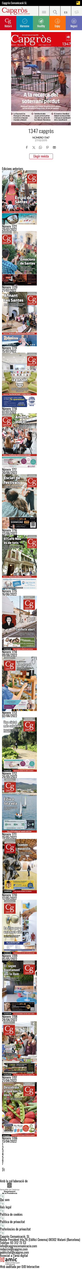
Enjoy (57, 26)
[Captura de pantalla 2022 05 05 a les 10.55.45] (41, 927)
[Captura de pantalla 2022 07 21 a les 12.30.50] (41, 258)
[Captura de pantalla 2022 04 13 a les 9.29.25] (41, 1109)
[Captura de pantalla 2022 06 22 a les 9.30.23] (41, 501)
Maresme (24, 26)
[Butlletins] (76, 11)
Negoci (73, 26)
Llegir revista (41, 156)
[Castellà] (65, 11)
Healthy (41, 26)
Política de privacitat (12, 1221)
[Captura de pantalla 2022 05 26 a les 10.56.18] (41, 744)
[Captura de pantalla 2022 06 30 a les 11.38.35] (41, 440)
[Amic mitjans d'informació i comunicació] (41, 1261)
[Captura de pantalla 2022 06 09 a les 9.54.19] (41, 623)
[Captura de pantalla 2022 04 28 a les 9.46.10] (41, 987)
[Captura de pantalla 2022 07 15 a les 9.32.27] (41, 319)
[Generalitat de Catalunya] (41, 1188)
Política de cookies (11, 1214)
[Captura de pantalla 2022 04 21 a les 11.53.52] (41, 1048)
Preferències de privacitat (15, 1229)
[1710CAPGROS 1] (41, 866)
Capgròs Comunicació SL (14, 3)
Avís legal (5, 1207)
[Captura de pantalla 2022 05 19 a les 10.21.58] (41, 805)
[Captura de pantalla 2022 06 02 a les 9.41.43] (41, 684)
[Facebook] (27, 147)
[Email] (54, 147)
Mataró (8, 26)
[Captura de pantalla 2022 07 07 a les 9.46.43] (41, 380)
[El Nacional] (78, 3)
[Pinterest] (47, 147)
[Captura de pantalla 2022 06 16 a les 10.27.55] (41, 562)
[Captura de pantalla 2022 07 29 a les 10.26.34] (41, 197)
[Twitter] (34, 147)
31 (3, 1169)
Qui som (5, 1199)
